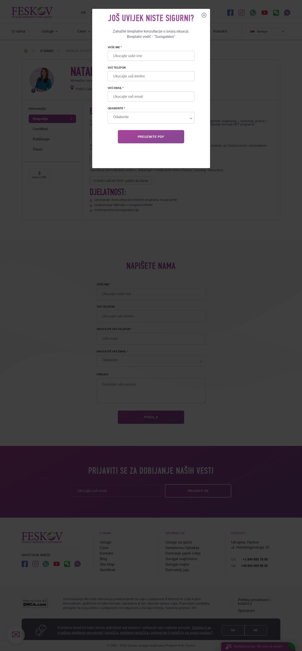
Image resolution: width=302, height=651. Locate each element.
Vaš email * (116, 88)
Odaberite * (116, 108)
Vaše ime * (115, 47)
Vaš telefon (117, 67)
